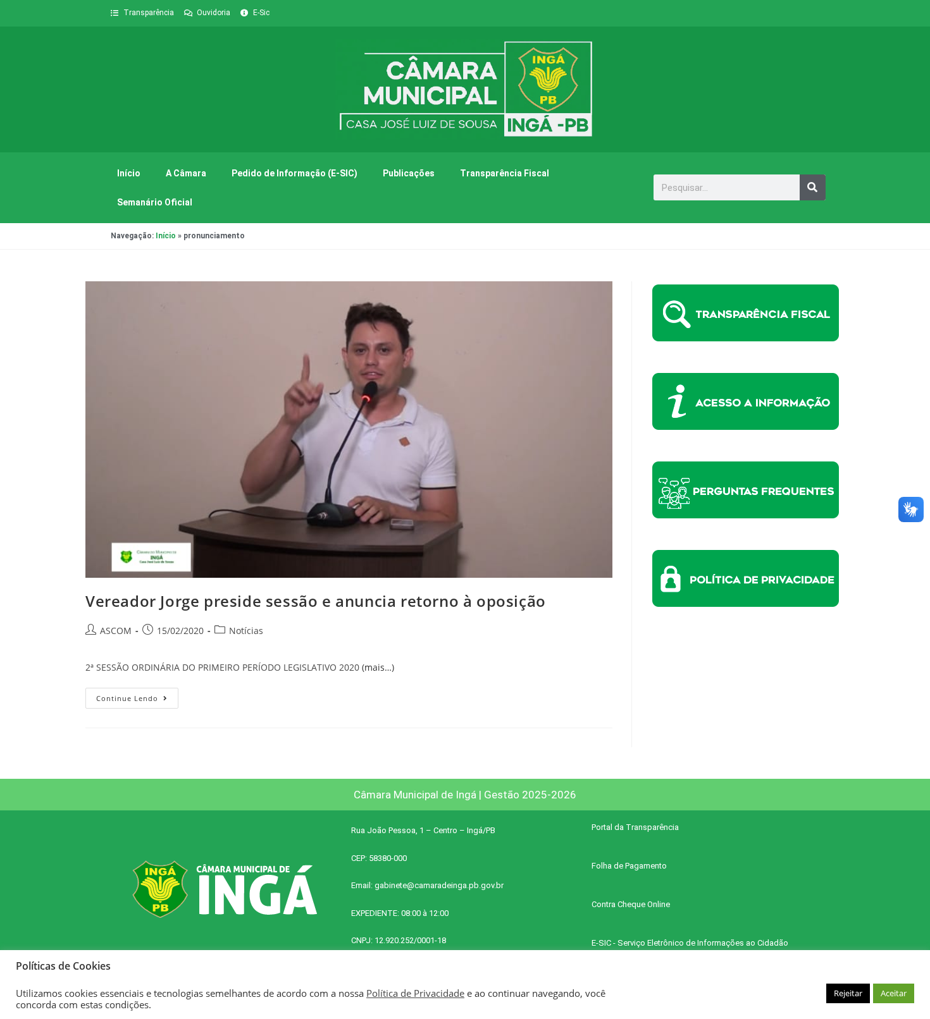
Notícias (246, 631)
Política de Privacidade (415, 993)
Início (128, 173)
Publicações (409, 173)
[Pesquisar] (813, 187)
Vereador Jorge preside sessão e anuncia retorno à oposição (315, 600)
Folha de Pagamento (629, 865)
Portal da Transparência (635, 827)
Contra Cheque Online (631, 904)
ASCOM (116, 631)
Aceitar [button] (894, 993)
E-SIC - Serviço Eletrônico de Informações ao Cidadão (690, 943)
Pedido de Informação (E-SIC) (294, 173)
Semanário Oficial (154, 202)
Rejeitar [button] (848, 993)
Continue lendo (137, 695)
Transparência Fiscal (504, 173)
